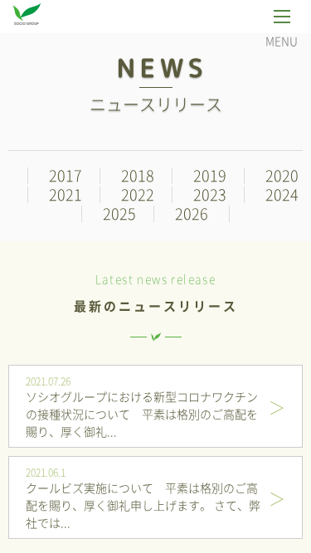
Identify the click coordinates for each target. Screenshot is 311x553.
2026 (191, 213)
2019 (209, 175)
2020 (282, 175)
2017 (65, 175)
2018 (137, 175)
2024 (282, 194)
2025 (119, 213)
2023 (209, 194)
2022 (137, 194)
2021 (65, 194)
